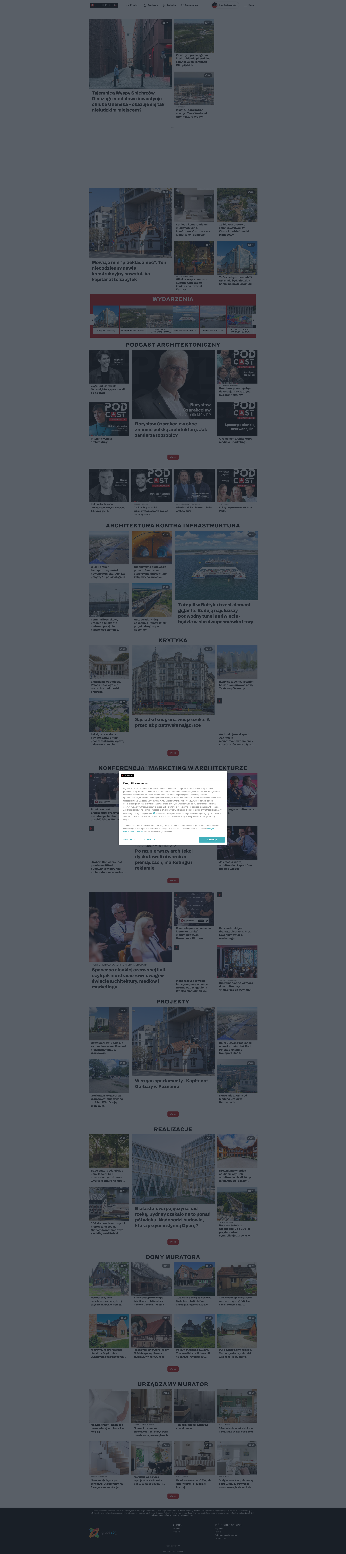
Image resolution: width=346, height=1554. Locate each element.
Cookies (139, 832)
